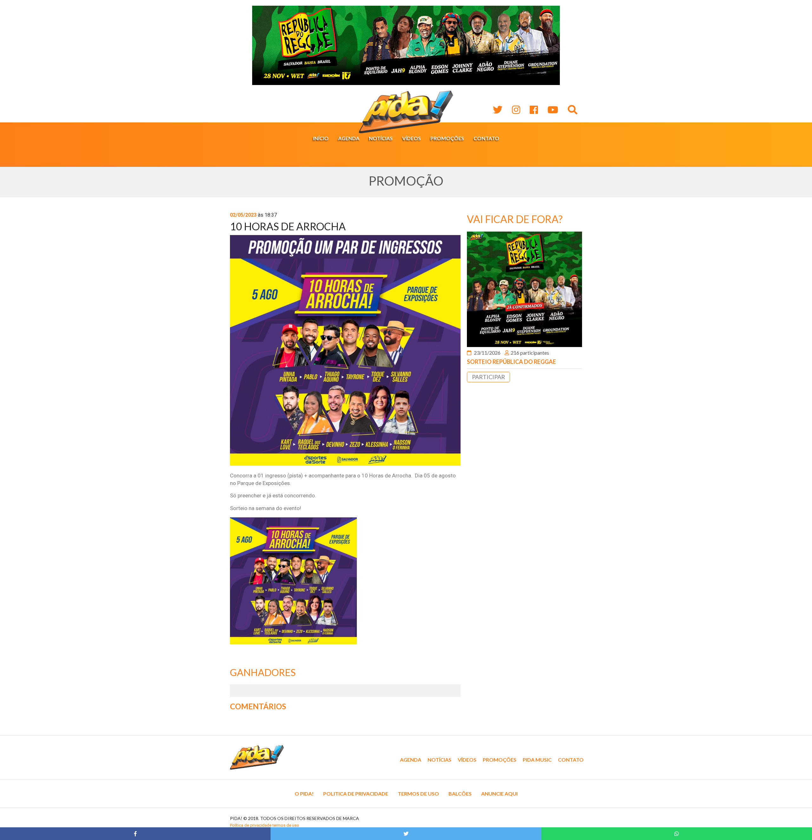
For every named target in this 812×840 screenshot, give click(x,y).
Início (321, 138)
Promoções (447, 138)
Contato (486, 138)
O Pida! (304, 794)
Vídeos (411, 138)
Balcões (460, 794)
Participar (488, 376)
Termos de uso (418, 794)
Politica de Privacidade (355, 794)
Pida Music (537, 760)
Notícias (381, 138)
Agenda (348, 138)
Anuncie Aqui (499, 794)
